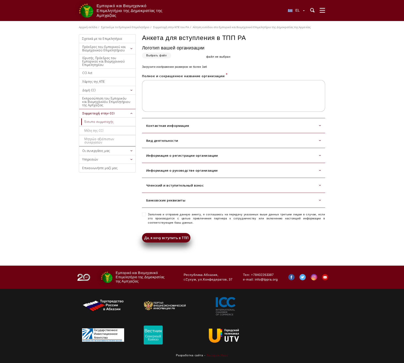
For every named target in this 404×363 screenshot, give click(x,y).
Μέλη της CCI (93, 130)
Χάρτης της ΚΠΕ (93, 81)
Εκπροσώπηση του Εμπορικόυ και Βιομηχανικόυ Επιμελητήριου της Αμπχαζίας (106, 101)
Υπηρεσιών (90, 159)
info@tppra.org (266, 279)
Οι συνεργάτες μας (96, 151)
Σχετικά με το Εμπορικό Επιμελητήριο (125, 27)
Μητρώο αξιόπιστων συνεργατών (99, 140)
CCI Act (87, 73)
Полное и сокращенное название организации (184, 76)
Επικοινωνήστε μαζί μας (99, 168)
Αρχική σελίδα (88, 27)
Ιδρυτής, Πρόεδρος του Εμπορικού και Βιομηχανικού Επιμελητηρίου (103, 61)
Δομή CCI (89, 90)
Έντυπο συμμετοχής (99, 122)
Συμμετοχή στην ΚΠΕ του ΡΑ (171, 27)
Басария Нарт (217, 355)
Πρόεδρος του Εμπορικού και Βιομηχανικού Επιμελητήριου (104, 48)
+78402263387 (262, 275)
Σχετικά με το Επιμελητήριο (102, 39)
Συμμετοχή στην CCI (98, 113)
